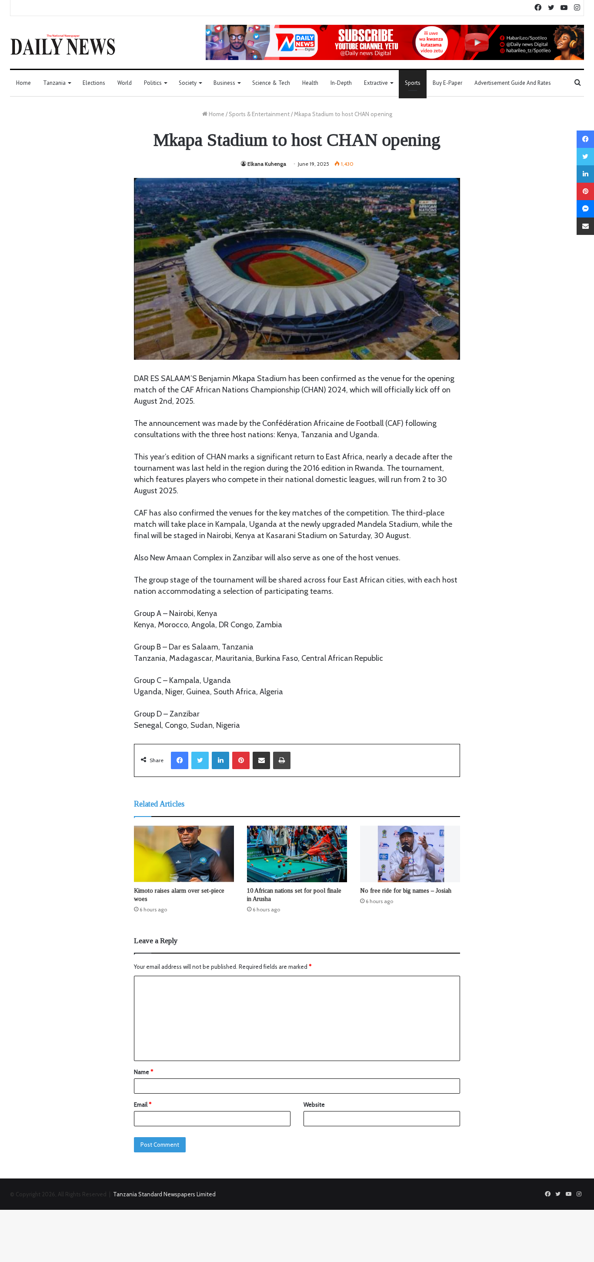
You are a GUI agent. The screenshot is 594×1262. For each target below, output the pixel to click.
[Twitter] (200, 760)
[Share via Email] (261, 760)
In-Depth (341, 83)
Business (224, 83)
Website (314, 1104)
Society (188, 83)
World (124, 83)
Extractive (376, 83)
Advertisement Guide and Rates (512, 83)
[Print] (281, 760)
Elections (94, 83)
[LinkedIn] (220, 760)
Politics (153, 83)
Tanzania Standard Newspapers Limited (164, 1194)
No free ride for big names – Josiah (405, 890)
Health (310, 83)
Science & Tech (271, 83)
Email (142, 1104)
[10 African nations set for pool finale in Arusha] (297, 854)
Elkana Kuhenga (266, 164)
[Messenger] (585, 209)
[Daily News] (63, 44)
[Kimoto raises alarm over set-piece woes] (184, 854)
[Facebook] (179, 760)
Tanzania (54, 83)
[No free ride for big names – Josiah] (410, 854)
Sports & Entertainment (259, 113)
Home (23, 83)
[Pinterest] (241, 760)
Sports (412, 83)
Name (143, 1071)
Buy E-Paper (447, 83)
